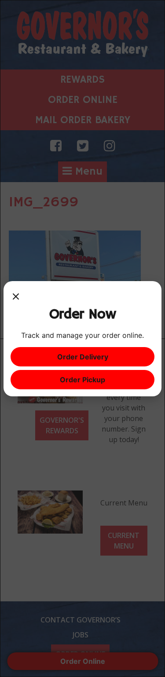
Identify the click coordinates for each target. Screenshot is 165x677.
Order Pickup (82, 379)
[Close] (16, 297)
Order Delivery (82, 356)
